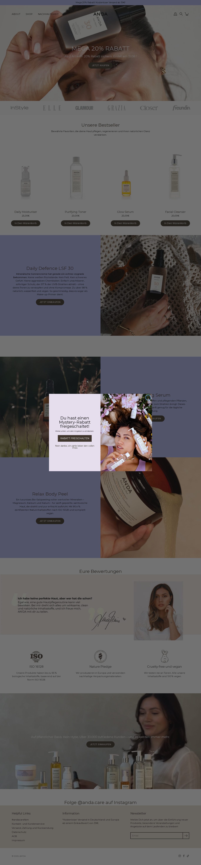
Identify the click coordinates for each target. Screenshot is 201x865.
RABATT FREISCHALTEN (74, 438)
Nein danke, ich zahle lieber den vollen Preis (74, 447)
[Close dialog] (148, 397)
